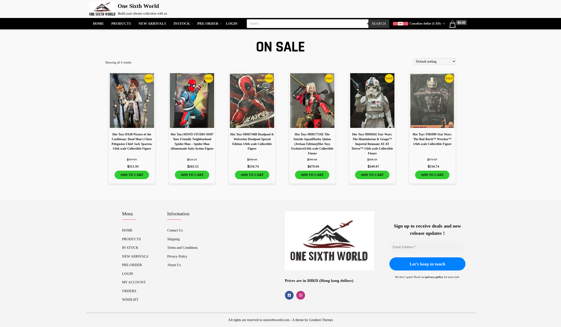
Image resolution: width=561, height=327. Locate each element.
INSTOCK (182, 23)
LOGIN (232, 23)
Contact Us (175, 230)
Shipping (173, 239)
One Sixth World (138, 6)
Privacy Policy (177, 256)
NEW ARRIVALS (152, 23)
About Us (174, 265)
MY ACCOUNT (134, 282)
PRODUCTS (121, 23)
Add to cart (131, 175)
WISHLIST (130, 299)
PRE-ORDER (207, 23)
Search (379, 23)
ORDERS (129, 291)
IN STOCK (130, 247)
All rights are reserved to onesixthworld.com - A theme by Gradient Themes (280, 320)
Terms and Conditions (182, 247)
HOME (98, 23)
